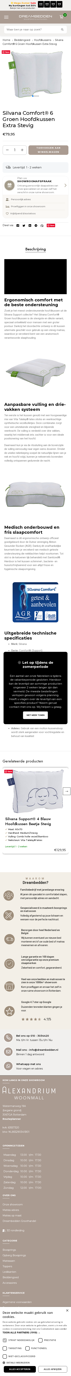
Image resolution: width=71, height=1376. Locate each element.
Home (6, 40)
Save (7, 52)
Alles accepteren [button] (19, 1369)
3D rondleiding (15, 1230)
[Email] (42, 225)
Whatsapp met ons (28, 1064)
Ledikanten (9, 1271)
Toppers (7, 1266)
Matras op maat (12, 1215)
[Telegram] (36, 225)
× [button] (67, 1310)
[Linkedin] (30, 225)
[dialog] (35, 1341)
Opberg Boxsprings (14, 1255)
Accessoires (10, 1282)
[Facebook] (18, 225)
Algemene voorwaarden (17, 1302)
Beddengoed (22, 40)
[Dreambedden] (35, 17)
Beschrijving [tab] (35, 249)
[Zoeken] (62, 29)
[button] (7, 17)
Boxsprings (9, 1249)
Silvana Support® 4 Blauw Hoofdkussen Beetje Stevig (28, 821)
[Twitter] (24, 225)
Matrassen (9, 1260)
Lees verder (61, 1328)
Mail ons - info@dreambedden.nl (37, 1049)
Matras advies (11, 1210)
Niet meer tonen (35, 715)
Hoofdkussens (42, 40)
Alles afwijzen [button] (53, 1369)
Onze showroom (13, 1204)
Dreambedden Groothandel (19, 1221)
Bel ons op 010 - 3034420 (32, 1035)
